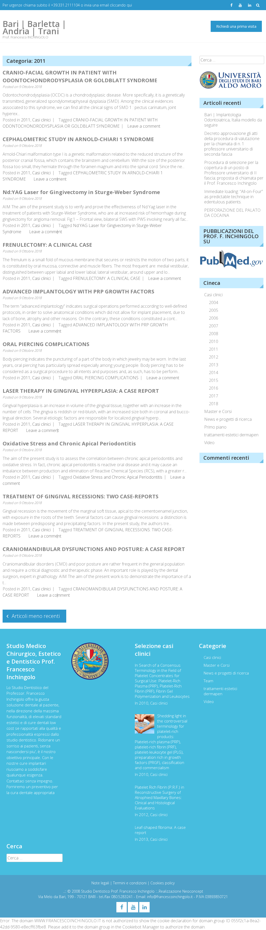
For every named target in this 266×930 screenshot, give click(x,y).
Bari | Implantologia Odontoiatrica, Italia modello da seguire (233, 120)
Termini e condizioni (130, 882)
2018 (213, 404)
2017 (213, 396)
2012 (213, 357)
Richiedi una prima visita (236, 26)
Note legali (100, 882)
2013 (213, 365)
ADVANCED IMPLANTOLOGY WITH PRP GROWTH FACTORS (78, 291)
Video (209, 442)
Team (208, 680)
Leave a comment (143, 126)
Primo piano (215, 427)
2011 (25, 120)
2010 (213, 341)
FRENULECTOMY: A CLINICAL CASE (47, 244)
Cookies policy (162, 882)
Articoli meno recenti (36, 615)
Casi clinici (41, 120)
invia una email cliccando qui (108, 5)
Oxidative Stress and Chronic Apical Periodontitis (69, 443)
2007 (213, 326)
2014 (213, 372)
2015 (213, 380)
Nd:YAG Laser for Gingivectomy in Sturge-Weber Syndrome (81, 192)
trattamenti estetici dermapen (231, 435)
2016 (213, 388)
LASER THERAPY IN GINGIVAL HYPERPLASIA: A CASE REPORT (81, 390)
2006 (213, 318)
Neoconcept (192, 891)
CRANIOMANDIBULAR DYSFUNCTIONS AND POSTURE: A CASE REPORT (94, 549)
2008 (213, 333)
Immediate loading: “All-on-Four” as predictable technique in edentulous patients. (233, 196)
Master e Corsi (218, 411)
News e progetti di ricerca (228, 419)
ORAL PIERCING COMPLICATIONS (46, 344)
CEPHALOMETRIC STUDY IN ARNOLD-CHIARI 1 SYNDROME (78, 139)
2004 (213, 302)
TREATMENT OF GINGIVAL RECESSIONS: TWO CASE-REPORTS (80, 496)
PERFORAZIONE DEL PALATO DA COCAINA (232, 213)
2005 (213, 310)
